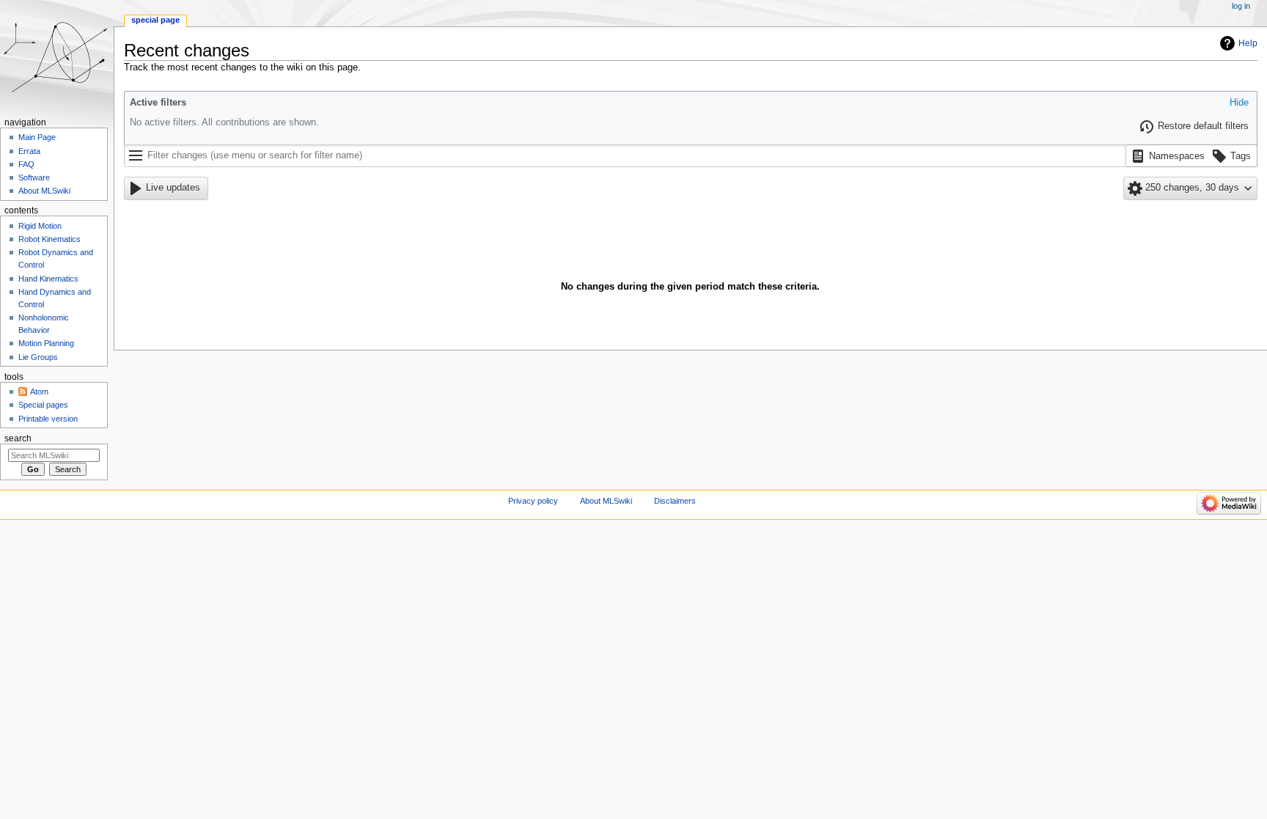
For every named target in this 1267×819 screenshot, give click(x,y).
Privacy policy (533, 500)
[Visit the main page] (57, 57)
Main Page (37, 137)
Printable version (48, 418)
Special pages (43, 404)
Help (1247, 43)
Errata (29, 151)
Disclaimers (675, 500)
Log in (1241, 5)
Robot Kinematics (49, 239)
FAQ (26, 164)
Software (34, 177)
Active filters (158, 103)
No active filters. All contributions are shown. (224, 122)
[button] (1239, 103)
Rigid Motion (40, 225)
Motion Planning (46, 343)
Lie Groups (38, 357)
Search (18, 438)
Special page (155, 19)
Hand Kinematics (48, 278)
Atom (39, 391)
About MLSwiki (44, 190)
